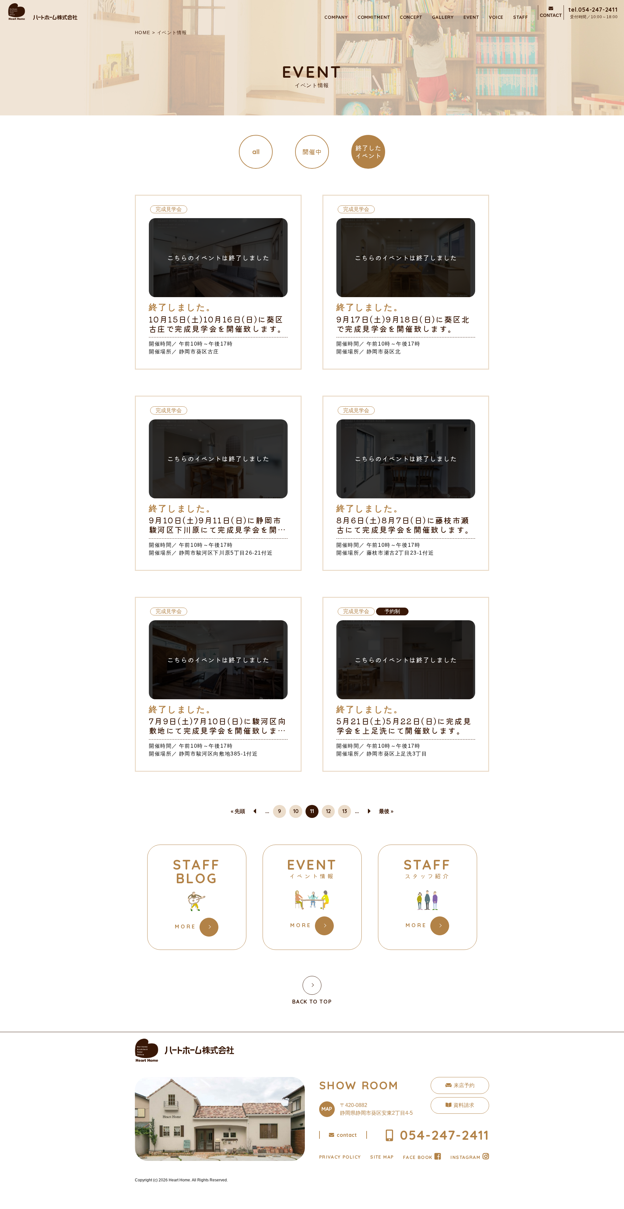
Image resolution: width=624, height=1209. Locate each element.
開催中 (312, 151)
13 (344, 811)
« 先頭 (238, 811)
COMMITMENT (374, 17)
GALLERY (443, 17)
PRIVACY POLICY (340, 1157)
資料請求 (463, 1105)
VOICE (496, 17)
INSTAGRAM (465, 1157)
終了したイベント (368, 151)
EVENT (471, 17)
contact (347, 1135)
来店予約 (464, 1085)
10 (296, 811)
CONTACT (551, 15)
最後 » (386, 811)
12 (328, 811)
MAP (326, 1109)
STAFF (520, 17)
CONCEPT (411, 17)
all (256, 152)
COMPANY (335, 17)
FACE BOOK (418, 1157)
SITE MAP (382, 1157)
